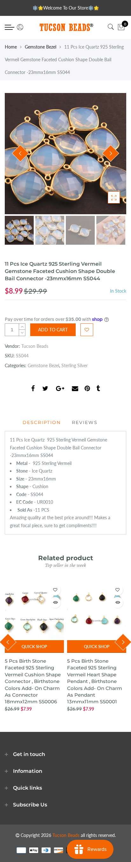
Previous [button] (20, 153)
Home (11, 47)
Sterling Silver (74, 365)
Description (42, 422)
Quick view (55, 602)
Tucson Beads (34, 346)
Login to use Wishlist (86, 329)
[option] (65, 153)
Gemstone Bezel (40, 47)
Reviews (85, 422)
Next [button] (110, 153)
